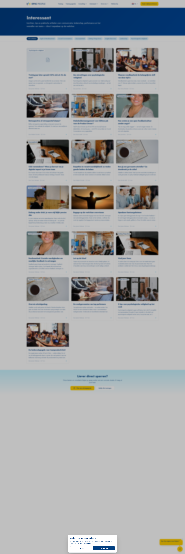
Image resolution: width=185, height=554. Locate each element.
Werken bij (114, 4)
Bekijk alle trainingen (105, 388)
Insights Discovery (110, 39)
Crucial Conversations (65, 39)
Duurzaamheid (80, 39)
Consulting (81, 4)
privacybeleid (87, 543)
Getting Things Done (95, 39)
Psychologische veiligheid (139, 39)
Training (60, 4)
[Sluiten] (182, 539)
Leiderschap (123, 39)
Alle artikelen (32, 39)
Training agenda (71, 4)
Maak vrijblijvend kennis (149, 4)
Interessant (93, 4)
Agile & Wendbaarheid (47, 39)
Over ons (104, 4)
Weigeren (81, 548)
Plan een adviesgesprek (84, 388)
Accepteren (104, 548)
